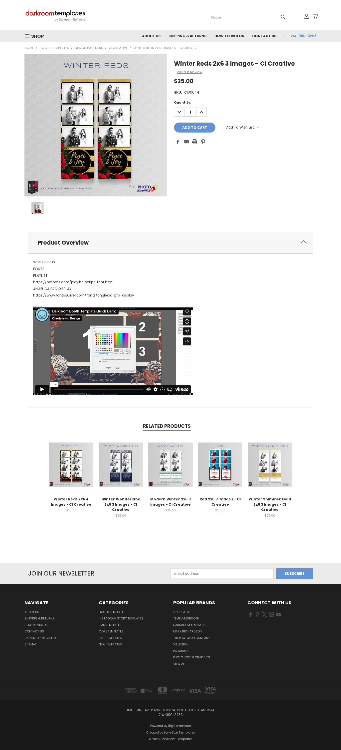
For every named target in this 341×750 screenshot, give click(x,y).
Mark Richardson (187, 631)
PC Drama (180, 651)
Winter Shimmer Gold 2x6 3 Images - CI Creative (270, 504)
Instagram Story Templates (121, 618)
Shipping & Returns (187, 35)
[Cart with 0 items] (315, 16)
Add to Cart (71, 468)
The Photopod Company (191, 638)
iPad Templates (110, 625)
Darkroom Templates (189, 625)
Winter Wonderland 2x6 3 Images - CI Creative (120, 504)
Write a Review (189, 71)
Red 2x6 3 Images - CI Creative (220, 502)
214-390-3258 (304, 35)
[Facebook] (177, 141)
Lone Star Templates (179, 732)
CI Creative (182, 612)
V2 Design (180, 644)
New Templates (110, 644)
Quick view (71, 459)
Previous (328, 734)
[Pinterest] (203, 141)
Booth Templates (112, 612)
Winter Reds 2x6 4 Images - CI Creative (71, 502)
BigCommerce (179, 726)
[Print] (194, 141)
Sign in (30, 638)
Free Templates (110, 638)
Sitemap (30, 644)
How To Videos (229, 35)
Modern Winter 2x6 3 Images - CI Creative (170, 502)
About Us (151, 35)
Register (49, 638)
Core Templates (111, 631)
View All (179, 664)
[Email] (186, 141)
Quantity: (182, 102)
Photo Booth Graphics (191, 657)
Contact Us (264, 35)
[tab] (170, 243)
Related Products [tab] (167, 426)
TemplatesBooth (186, 618)
